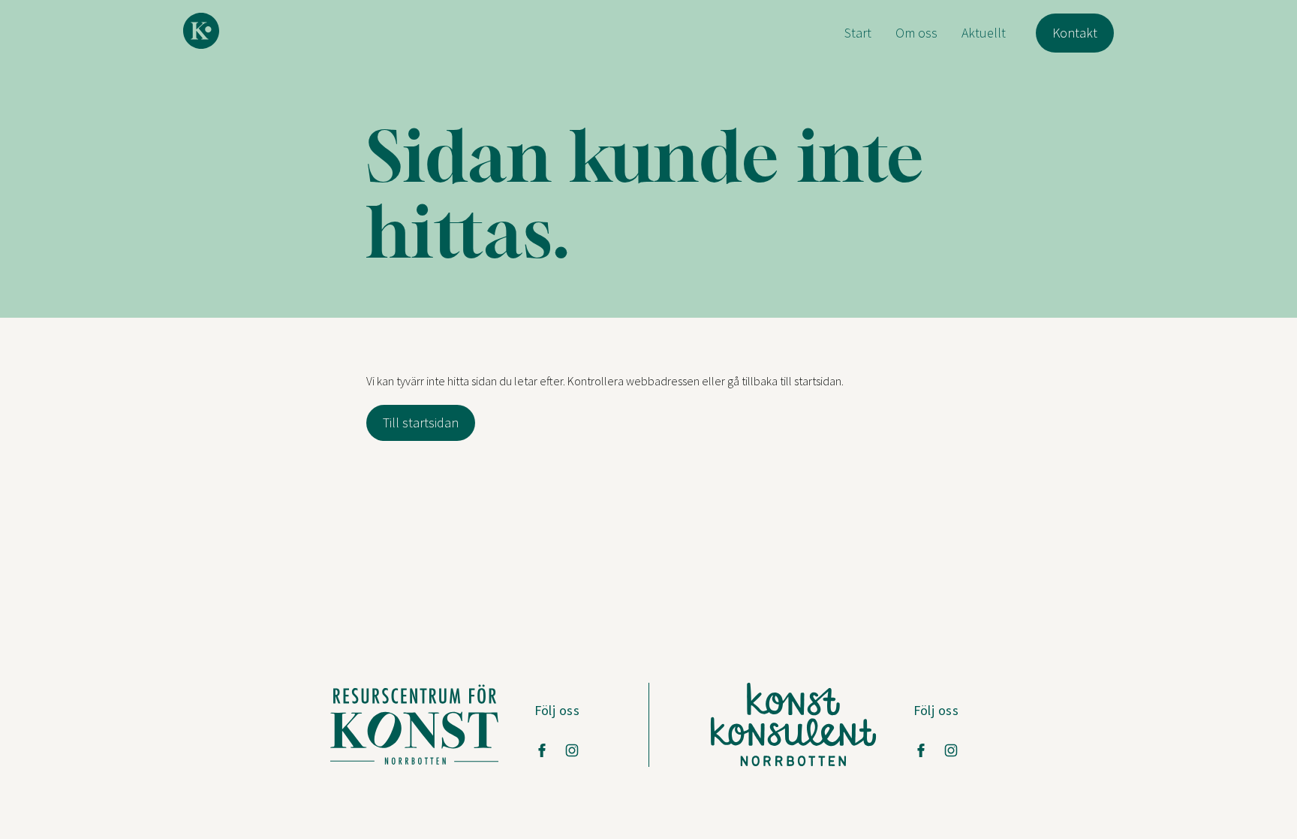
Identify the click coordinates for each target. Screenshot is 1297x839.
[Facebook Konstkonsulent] (920, 750)
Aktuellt (983, 32)
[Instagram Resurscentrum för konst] (571, 750)
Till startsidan (421, 422)
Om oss (916, 32)
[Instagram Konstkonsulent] (950, 750)
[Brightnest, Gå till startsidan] (201, 31)
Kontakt (1074, 32)
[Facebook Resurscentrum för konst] (541, 750)
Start (857, 32)
